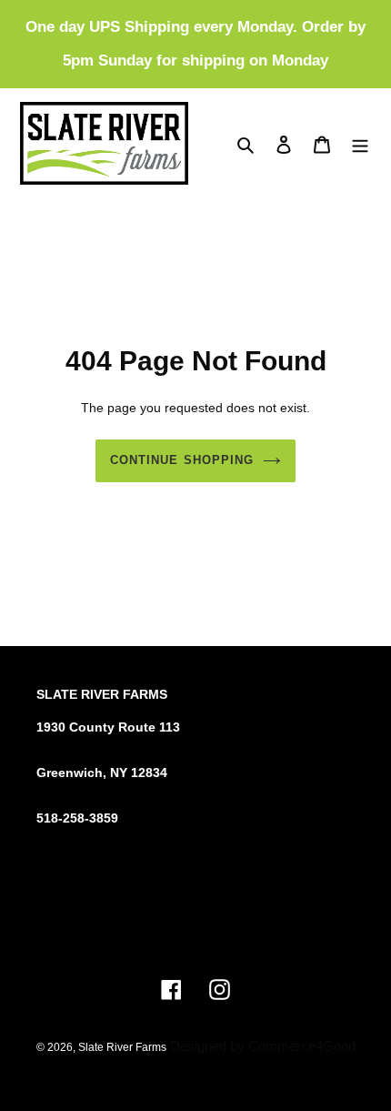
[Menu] (360, 143)
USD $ (190, 927)
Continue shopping (182, 460)
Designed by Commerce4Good (263, 1046)
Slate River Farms (122, 1047)
